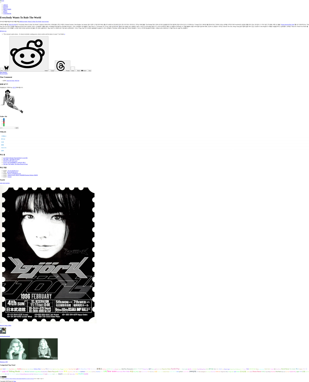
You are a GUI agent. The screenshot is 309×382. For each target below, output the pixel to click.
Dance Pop (51, 371)
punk (57, 371)
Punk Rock (66, 369)
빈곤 (140, 371)
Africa (90, 371)
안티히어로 (252, 369)
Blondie (116, 369)
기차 (8, 374)
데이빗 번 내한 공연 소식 (10, 161)
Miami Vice (145, 369)
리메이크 (217, 371)
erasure (251, 371)
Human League (227, 369)
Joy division (30, 369)
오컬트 (297, 371)
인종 (79, 371)
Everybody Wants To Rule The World (31, 21)
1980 (275, 369)
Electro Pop (213, 371)
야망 (122, 369)
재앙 (7, 369)
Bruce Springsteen (202, 371)
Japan (120, 369)
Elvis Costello (185, 369)
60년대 (86, 374)
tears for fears (45, 21)
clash (114, 369)
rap (223, 369)
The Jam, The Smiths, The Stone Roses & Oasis (15, 164)
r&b (6, 374)
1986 (77, 371)
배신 (47, 369)
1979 (197, 371)
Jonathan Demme (166, 371)
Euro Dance (57, 369)
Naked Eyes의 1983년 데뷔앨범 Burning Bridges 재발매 (23, 175)
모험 (76, 374)
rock (1, 369)
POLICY (5, 7)
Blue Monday (3, 72)
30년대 (300, 369)
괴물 (247, 369)
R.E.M (207, 369)
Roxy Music (136, 371)
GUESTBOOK (7, 13)
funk (54, 369)
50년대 (19, 369)
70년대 (140, 369)
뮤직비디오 (3, 31)
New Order (126, 371)
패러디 (135, 369)
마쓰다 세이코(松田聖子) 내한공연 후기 (14, 162)
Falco (23, 371)
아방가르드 (267, 369)
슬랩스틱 (5, 371)
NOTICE (5, 6)
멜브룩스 (190, 369)
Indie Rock (173, 371)
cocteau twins (261, 369)
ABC (68, 374)
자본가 (4, 369)
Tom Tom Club (72, 369)
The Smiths (292, 369)
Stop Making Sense (201, 369)
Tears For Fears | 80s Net (12, 80)
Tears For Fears (13, 24)
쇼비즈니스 (109, 369)
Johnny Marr (37, 369)
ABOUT (5, 5)
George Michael (38, 371)
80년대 (81, 374)
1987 (21, 371)
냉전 (242, 369)
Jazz (153, 369)
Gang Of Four (70, 371)
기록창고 (3, 136)
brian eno (25, 369)
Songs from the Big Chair (287, 24)
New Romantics (128, 369)
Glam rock (283, 371)
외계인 (263, 371)
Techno (50, 369)
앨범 (2, 145)
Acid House (93, 371)
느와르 (247, 371)
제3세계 (238, 371)
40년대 (220, 369)
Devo (244, 369)
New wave (112, 371)
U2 (148, 371)
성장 (155, 371)
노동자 (56, 374)
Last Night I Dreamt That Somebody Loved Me (15, 158)
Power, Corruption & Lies (14, 173)
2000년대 (192, 371)
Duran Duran (257, 371)
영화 (2, 150)
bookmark (40, 374)
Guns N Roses (268, 371)
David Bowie (278, 369)
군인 (303, 369)
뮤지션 (3, 139)
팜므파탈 (159, 369)
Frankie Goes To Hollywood (235, 369)
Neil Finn (104, 369)
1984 (215, 369)
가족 (105, 371)
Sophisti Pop (293, 371)
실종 (77, 369)
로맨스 (99, 369)
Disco (227, 371)
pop (15, 369)
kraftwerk (18, 374)
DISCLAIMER (7, 9)
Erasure (10, 176)
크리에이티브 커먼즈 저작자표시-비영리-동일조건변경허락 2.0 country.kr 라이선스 (19, 378)
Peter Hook (273, 371)
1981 (217, 369)
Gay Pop (87, 371)
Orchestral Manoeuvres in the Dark (26, 374)
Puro (15, 381)
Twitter (272, 369)
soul (53, 374)
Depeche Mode (166, 369)
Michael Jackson (29, 371)
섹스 (297, 369)
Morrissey (93, 369)
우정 (88, 369)
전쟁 (303, 371)
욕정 (131, 371)
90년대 (61, 371)
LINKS (5, 10)
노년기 (155, 369)
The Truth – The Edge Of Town (11, 159)
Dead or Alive (72, 374)
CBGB (177, 371)
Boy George (208, 371)
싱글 (2, 142)
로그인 (14, 87)
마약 (300, 371)
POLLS (5, 12)
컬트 (150, 369)
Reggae (62, 369)
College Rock (222, 371)
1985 (20, 21)
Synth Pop (175, 369)
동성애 (60, 374)
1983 (74, 371)
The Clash (43, 369)
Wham (257, 369)
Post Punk (278, 371)
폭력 (65, 371)
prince (181, 371)
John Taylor (50, 374)
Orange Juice (231, 371)
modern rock (160, 371)
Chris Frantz (119, 371)
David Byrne (285, 369)
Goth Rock (65, 374)
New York (287, 371)
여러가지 (3, 147)
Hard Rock (98, 371)
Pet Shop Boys (83, 369)
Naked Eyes (152, 371)
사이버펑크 (194, 369)
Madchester (36, 374)
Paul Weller (11, 369)
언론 (235, 371)
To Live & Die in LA (13, 170)
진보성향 (243, 371)
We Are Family (4, 73)
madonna (82, 371)
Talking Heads (14, 371)
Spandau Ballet (186, 371)
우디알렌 (45, 374)
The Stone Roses (44, 371)
